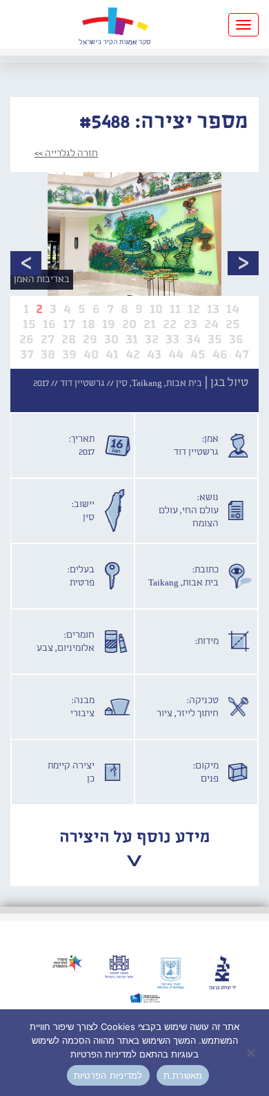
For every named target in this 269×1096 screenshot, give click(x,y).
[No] (252, 1053)
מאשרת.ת (183, 1075)
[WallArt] (114, 24)
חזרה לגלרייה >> (66, 153)
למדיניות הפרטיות (108, 1075)
